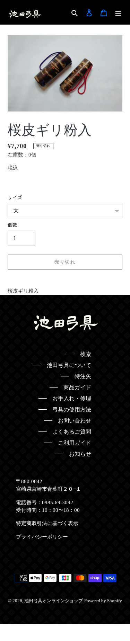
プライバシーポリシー (42, 537)
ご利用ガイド (74, 443)
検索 (85, 354)
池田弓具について (69, 365)
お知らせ (80, 454)
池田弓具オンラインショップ (53, 600)
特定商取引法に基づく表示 (47, 523)
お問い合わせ (74, 421)
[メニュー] (118, 12)
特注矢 (83, 376)
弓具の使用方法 (71, 409)
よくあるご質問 (71, 432)
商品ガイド (77, 387)
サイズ (15, 197)
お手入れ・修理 (71, 398)
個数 (12, 225)
